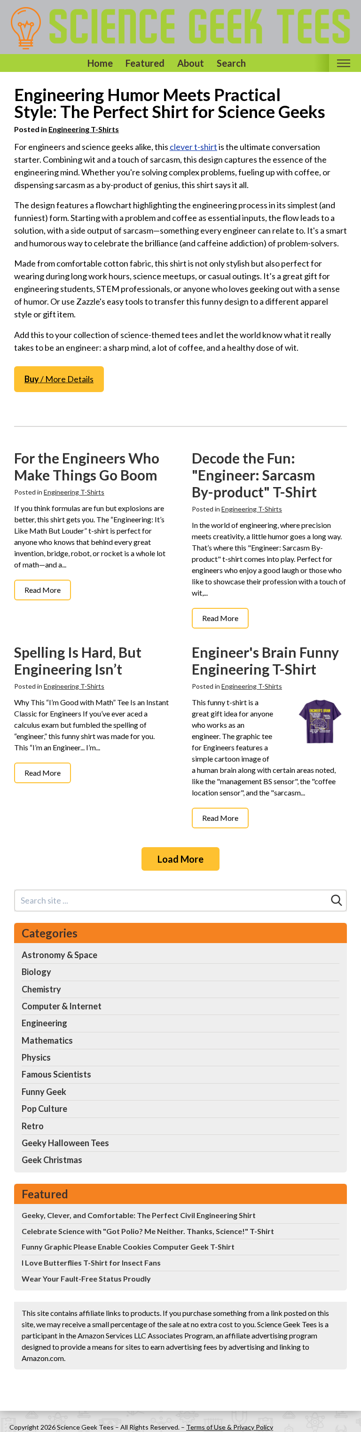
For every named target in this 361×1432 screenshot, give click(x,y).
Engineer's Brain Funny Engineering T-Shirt (265, 660)
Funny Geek (44, 1091)
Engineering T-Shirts (83, 129)
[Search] (336, 900)
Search (231, 63)
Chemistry (41, 989)
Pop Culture (44, 1108)
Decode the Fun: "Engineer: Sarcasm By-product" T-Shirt (254, 474)
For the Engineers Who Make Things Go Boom (86, 466)
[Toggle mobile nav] (343, 63)
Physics (36, 1057)
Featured (145, 63)
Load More (180, 859)
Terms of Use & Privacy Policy (229, 1427)
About (190, 63)
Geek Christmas (52, 1160)
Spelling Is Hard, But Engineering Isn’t (77, 660)
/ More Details (59, 379)
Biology (36, 972)
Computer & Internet (62, 1006)
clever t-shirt (193, 147)
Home (100, 63)
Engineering (44, 1023)
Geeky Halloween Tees (65, 1143)
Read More (42, 589)
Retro (33, 1126)
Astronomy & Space (59, 955)
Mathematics (47, 1040)
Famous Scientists (56, 1074)
